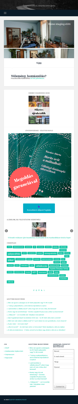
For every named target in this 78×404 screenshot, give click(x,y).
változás (10, 282)
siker (11, 260)
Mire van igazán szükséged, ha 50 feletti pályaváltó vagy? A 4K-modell (30, 303)
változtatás (63, 247)
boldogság (40, 247)
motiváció (37, 259)
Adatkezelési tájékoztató (14, 351)
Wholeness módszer (54, 265)
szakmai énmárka (20, 259)
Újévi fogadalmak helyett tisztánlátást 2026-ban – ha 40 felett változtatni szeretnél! (34, 318)
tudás (31, 265)
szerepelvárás (31, 253)
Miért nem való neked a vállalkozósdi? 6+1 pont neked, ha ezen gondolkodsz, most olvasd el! (37, 321)
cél (34, 247)
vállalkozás (41, 266)
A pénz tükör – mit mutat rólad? (18, 324)
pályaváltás (14, 253)
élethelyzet (56, 262)
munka (56, 272)
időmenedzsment (53, 275)
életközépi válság (19, 272)
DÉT (34, 272)
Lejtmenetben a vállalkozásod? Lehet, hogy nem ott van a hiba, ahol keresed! (32, 309)
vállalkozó (48, 247)
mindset (39, 253)
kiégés (66, 256)
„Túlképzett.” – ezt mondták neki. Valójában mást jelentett (26, 315)
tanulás (64, 262)
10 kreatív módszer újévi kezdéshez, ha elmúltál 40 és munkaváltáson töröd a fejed (39, 238)
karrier (24, 253)
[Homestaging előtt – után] (39, 48)
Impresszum (9, 354)
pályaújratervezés (18, 247)
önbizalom (24, 265)
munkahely (65, 265)
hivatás (28, 272)
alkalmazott (63, 250)
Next (71, 230)
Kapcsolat (8, 358)
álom (63, 259)
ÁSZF (7, 348)
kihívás (9, 246)
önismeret (42, 272)
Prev (6, 230)
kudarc (61, 253)
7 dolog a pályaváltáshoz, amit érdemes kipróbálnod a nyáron (27, 306)
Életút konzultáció (18, 399)
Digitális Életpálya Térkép (59, 269)
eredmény (62, 275)
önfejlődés (10, 272)
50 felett (67, 253)
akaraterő (29, 259)
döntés (55, 247)
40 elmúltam (63, 278)
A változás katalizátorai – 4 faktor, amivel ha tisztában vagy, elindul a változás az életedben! (36, 330)
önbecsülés (10, 265)
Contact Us (60, 387)
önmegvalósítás (51, 253)
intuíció (17, 265)
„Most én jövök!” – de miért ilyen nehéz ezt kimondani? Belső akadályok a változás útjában (36, 327)
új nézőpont (57, 259)
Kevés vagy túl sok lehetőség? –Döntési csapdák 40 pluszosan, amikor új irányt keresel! (35, 312)
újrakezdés (28, 247)
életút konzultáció (47, 259)
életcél (50, 272)
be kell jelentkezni (37, 78)
